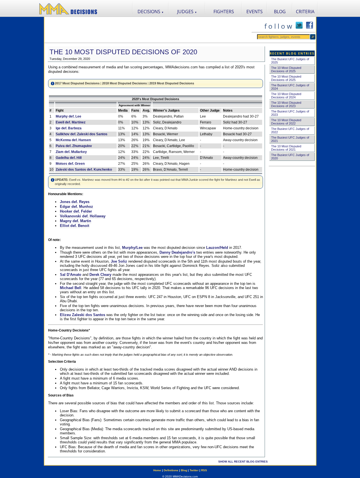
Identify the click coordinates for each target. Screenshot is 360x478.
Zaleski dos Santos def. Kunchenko (84, 170)
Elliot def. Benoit (74, 226)
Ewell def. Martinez (71, 122)
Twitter (194, 470)
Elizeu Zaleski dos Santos (82, 315)
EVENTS (254, 11)
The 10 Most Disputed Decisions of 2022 (286, 121)
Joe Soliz (119, 261)
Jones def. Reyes (74, 202)
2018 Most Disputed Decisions (124, 83)
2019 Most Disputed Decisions (171, 83)
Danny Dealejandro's (177, 252)
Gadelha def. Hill (69, 158)
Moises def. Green (70, 164)
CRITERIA (305, 11)
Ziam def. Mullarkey (71, 152)
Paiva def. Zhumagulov (74, 146)
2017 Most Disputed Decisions (77, 83)
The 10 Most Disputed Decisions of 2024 (286, 95)
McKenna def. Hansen (73, 140)
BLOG (280, 11)
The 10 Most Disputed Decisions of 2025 (286, 69)
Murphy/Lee (132, 247)
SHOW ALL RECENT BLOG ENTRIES (243, 461)
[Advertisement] (148, 29)
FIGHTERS (223, 11)
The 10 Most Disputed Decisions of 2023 (286, 104)
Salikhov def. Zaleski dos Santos (81, 134)
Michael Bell (70, 288)
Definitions (171, 470)
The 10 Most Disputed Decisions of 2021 (286, 148)
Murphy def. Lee (68, 116)
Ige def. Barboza (69, 128)
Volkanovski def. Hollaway (82, 216)
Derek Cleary (100, 274)
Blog (184, 470)
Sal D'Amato (70, 274)
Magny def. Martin (75, 221)
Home (157, 470)
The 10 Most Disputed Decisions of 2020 (123, 52)
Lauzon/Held (217, 247)
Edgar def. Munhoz (76, 206)
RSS (204, 470)
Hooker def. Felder (76, 211)
